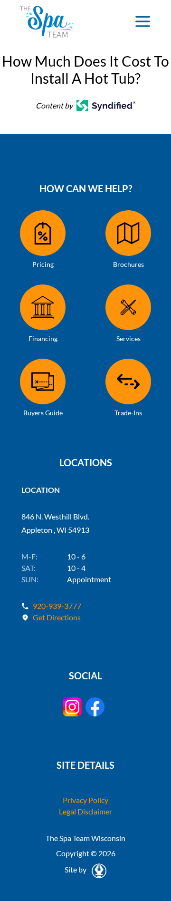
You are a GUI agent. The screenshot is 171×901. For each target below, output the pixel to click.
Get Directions (57, 617)
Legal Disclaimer (85, 811)
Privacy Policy (85, 799)
